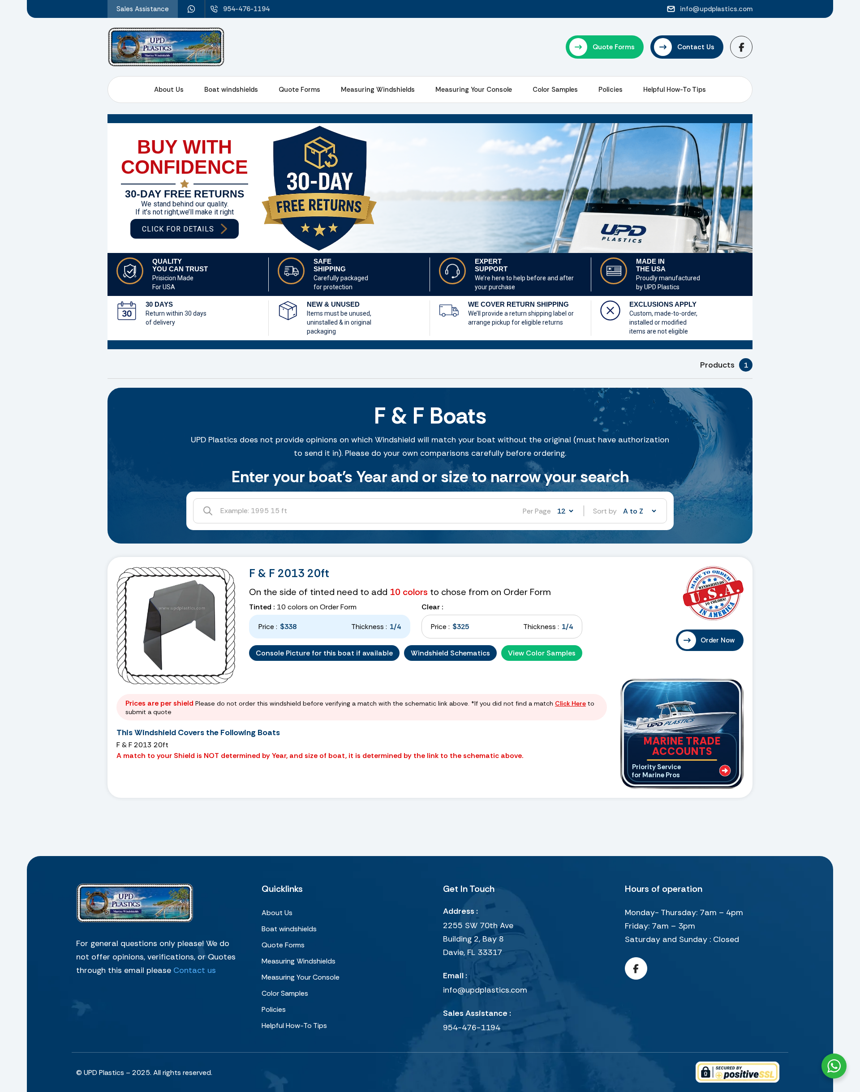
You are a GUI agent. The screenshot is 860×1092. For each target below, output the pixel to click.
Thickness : (369, 626)
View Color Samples (542, 653)
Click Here (570, 703)
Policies (610, 89)
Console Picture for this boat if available (324, 653)
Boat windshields (231, 89)
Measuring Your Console (473, 89)
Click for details (178, 229)
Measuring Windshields (378, 89)
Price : (267, 626)
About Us (169, 89)
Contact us (194, 970)
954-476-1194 (471, 1027)
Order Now (718, 640)
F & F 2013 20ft (289, 573)
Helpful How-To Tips (674, 89)
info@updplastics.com (485, 990)
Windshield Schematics (450, 653)
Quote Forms (299, 89)
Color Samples (555, 89)
